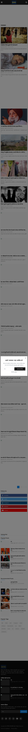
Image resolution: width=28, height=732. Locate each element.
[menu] (1, 2)
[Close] (25, 358)
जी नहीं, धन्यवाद (14, 372)
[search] (26, 2)
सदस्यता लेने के (20, 369)
